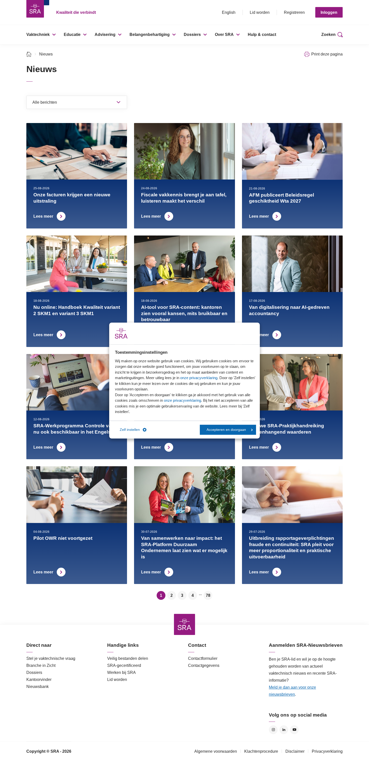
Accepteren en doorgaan (226, 430)
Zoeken (328, 34)
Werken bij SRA (121, 672)
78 (208, 595)
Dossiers (192, 34)
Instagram (273, 729)
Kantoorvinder (38, 679)
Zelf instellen (130, 430)
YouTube (294, 729)
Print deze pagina (327, 54)
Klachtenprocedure (261, 751)
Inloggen (329, 12)
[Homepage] (35, 9)
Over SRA (224, 34)
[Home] (29, 54)
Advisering (105, 34)
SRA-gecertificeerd (124, 665)
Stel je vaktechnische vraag (50, 658)
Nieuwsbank (37, 686)
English (228, 12)
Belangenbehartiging (150, 34)
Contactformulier (202, 658)
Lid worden (260, 12)
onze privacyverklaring (198, 378)
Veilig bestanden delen (127, 658)
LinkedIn (283, 729)
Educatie (72, 34)
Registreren (294, 12)
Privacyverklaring (327, 751)
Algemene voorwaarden (215, 751)
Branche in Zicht (40, 665)
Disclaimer (294, 751)
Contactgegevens (203, 665)
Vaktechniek (38, 34)
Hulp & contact (262, 34)
